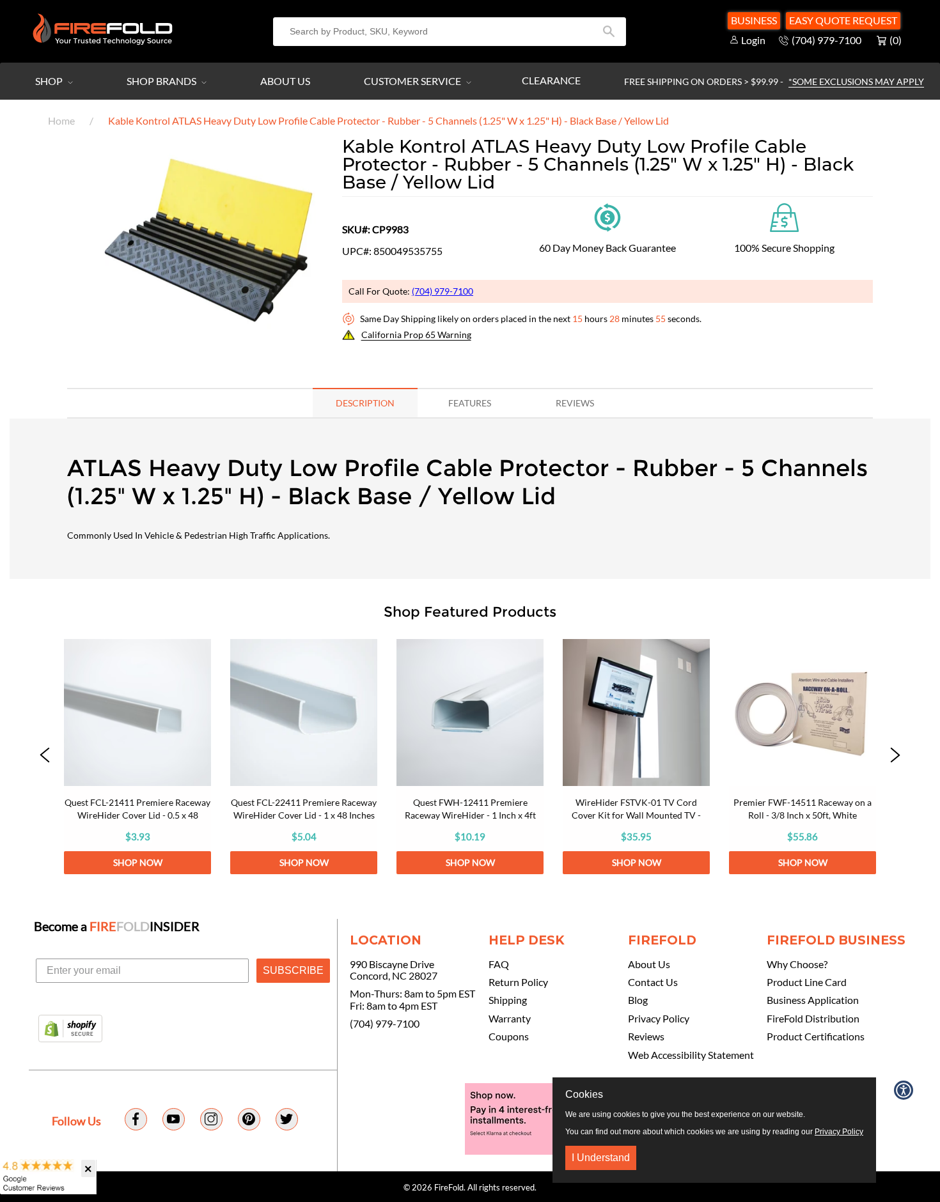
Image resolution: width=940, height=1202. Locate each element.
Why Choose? (797, 964)
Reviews (646, 1036)
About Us (285, 81)
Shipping (508, 1000)
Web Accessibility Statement (691, 1055)
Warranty (510, 1018)
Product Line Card (807, 982)
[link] (137, 756)
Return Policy (518, 982)
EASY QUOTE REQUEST (843, 20)
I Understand (601, 1157)
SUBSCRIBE (293, 970)
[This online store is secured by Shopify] (70, 1029)
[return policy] (607, 216)
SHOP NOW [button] (137, 862)
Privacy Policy (658, 1018)
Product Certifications (816, 1036)
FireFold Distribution (813, 1018)
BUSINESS (754, 20)
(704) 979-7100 (442, 291)
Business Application (813, 1000)
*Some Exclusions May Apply (856, 81)
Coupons (509, 1036)
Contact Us (653, 982)
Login (753, 40)
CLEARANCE (551, 80)
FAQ (499, 964)
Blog (638, 1000)
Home (61, 120)
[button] (209, 352)
